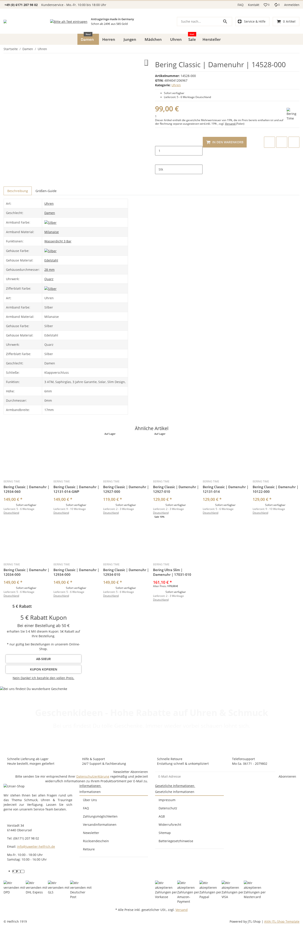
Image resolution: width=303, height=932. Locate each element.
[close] (146, 63)
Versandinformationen (99, 824)
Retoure (89, 849)
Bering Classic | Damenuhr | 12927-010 (176, 489)
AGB (162, 816)
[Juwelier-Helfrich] (5, 21)
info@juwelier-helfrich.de (36, 846)
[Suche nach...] (227, 21)
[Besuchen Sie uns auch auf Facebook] (14, 871)
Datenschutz (168, 808)
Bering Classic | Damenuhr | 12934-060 (26, 489)
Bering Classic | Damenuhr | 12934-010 (126, 572)
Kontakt (253, 5)
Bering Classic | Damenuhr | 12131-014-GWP (76, 489)
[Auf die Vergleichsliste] (269, 142)
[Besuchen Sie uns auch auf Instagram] (22, 871)
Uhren (176, 85)
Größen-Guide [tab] (46, 191)
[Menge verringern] (158, 141)
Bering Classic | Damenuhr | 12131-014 (225, 489)
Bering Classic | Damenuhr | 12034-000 (26, 572)
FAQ (241, 5)
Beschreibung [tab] (17, 191)
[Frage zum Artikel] (293, 142)
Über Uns (90, 800)
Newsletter (91, 833)
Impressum (167, 800)
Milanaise (51, 232)
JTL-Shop (255, 921)
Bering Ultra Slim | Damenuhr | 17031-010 (172, 572)
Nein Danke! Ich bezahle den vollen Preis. (43, 678)
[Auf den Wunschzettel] (281, 142)
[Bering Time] (293, 114)
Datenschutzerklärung (92, 776)
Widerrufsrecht (170, 824)
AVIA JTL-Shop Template (281, 921)
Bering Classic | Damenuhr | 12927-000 (126, 489)
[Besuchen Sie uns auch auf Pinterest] (18, 871)
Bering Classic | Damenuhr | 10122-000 (275, 489)
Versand (230, 124)
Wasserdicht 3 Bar (57, 241)
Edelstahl (51, 260)
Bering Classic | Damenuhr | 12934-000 (76, 572)
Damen (49, 213)
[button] (267, 5)
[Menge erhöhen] (158, 160)
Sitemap (165, 833)
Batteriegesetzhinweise (176, 841)
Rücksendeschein (96, 841)
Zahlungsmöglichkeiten (100, 816)
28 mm (49, 269)
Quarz (48, 279)
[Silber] (50, 222)
